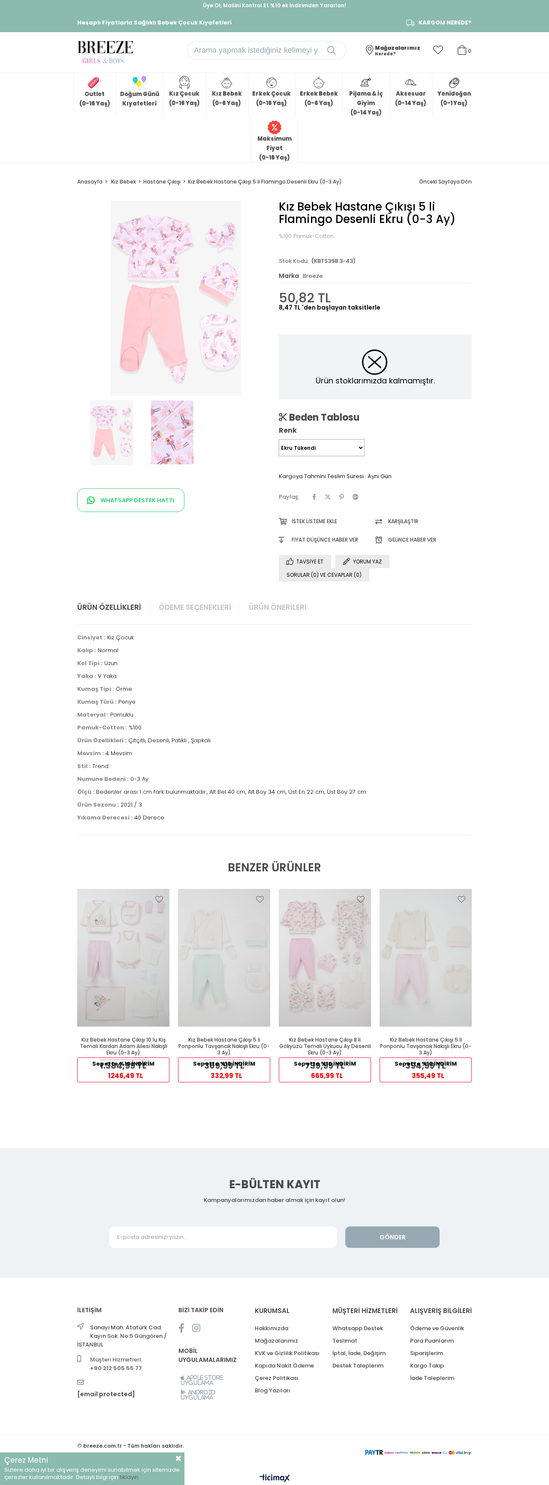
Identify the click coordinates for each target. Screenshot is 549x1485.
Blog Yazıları (272, 1390)
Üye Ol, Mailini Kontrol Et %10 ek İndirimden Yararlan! (274, 5)
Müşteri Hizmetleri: (116, 1363)
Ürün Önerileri (278, 607)
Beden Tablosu (323, 417)
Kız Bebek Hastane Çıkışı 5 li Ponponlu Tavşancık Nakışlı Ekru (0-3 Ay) (224, 1046)
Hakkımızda (271, 1328)
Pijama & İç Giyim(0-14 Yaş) (366, 103)
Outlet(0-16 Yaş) (94, 99)
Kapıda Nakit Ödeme (284, 1366)
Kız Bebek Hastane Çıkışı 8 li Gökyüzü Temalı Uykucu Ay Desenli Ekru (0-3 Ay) (325, 1046)
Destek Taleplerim (357, 1366)
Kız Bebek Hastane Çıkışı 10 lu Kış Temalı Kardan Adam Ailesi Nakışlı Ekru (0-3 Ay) (123, 1046)
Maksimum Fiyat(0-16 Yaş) (274, 148)
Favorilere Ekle (159, 899)
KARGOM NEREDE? (445, 23)
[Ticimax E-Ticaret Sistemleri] (274, 1478)
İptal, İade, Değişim (359, 1353)
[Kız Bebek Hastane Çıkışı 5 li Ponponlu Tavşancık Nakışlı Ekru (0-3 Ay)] (224, 957)
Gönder (393, 1237)
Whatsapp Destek (357, 1328)
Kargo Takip (427, 1366)
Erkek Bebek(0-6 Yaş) (319, 98)
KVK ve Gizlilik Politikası (287, 1353)
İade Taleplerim (432, 1378)
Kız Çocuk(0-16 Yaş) (184, 98)
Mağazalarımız (276, 1341)
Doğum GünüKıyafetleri (139, 99)
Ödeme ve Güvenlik (437, 1328)
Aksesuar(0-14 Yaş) (410, 98)
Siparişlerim (426, 1353)
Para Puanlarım (432, 1341)
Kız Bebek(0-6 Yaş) (227, 98)
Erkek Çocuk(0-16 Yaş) (271, 98)
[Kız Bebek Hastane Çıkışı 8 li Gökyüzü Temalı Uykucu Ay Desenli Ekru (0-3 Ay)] (325, 957)
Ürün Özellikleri (109, 607)
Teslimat (344, 1341)
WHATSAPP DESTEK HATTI (137, 500)
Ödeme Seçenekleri (195, 607)
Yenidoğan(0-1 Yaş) (454, 98)
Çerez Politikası (277, 1378)
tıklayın (129, 1477)
